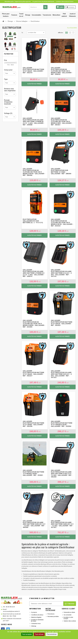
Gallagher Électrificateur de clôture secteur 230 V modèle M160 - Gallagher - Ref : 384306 (34, 172)
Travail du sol (21, 15)
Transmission (47, 15)
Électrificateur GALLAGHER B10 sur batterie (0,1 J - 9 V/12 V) (33, 221)
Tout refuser (39, 634)
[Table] (73, 33)
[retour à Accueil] (3, 21)
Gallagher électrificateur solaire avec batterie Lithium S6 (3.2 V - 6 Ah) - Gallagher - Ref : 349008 (33, 121)
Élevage (27, 15)
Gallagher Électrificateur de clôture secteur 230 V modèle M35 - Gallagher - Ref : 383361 (61, 121)
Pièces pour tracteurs (5, 15)
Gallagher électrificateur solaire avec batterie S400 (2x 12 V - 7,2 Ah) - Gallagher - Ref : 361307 (62, 524)
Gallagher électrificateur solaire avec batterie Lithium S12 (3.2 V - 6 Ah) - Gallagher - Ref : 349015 (33, 273)
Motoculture (56, 15)
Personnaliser (52, 634)
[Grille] (66, 33)
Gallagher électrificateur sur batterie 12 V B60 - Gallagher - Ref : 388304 (61, 171)
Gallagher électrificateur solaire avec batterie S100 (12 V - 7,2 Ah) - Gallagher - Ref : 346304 (61, 473)
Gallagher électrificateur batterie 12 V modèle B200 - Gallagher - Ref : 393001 (33, 472)
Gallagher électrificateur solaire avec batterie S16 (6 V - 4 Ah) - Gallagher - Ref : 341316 (61, 273)
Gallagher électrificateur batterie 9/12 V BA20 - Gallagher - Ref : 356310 (33, 70)
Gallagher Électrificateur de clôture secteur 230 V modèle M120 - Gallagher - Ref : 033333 (62, 222)
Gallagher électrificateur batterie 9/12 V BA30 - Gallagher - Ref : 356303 (61, 323)
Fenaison (14, 15)
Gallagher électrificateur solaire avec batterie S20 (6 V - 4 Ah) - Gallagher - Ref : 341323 (61, 374)
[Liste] (70, 33)
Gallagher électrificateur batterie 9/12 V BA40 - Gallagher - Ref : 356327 (33, 373)
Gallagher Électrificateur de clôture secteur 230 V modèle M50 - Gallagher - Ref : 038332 (61, 71)
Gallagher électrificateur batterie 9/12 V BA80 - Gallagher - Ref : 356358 (33, 423)
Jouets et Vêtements (72, 15)
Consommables (36, 15)
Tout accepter (27, 634)
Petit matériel (64, 15)
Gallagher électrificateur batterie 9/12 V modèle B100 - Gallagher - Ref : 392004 (61, 423)
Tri (22, 32)
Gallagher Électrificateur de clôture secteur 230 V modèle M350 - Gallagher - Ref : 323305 (34, 324)
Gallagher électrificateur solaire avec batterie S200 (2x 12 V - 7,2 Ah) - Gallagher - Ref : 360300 (34, 524)
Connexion (71, 7)
